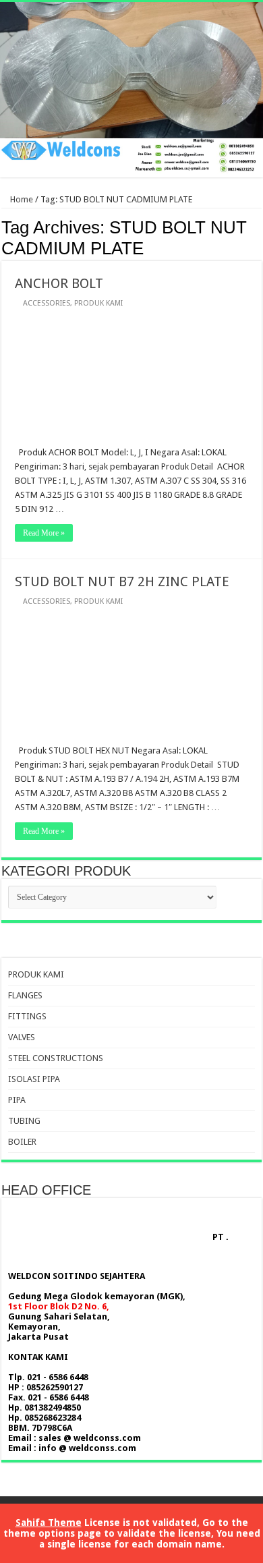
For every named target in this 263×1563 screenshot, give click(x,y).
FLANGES (25, 995)
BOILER (22, 1142)
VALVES (21, 1037)
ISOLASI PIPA (34, 1079)
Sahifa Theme (49, 1522)
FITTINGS (27, 1016)
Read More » (44, 533)
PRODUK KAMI (98, 303)
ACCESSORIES (46, 303)
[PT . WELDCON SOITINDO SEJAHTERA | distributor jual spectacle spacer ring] (131, 89)
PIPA (17, 1100)
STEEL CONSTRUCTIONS (55, 1058)
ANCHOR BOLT (59, 283)
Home (20, 199)
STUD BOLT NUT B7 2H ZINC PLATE (122, 581)
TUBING (24, 1121)
